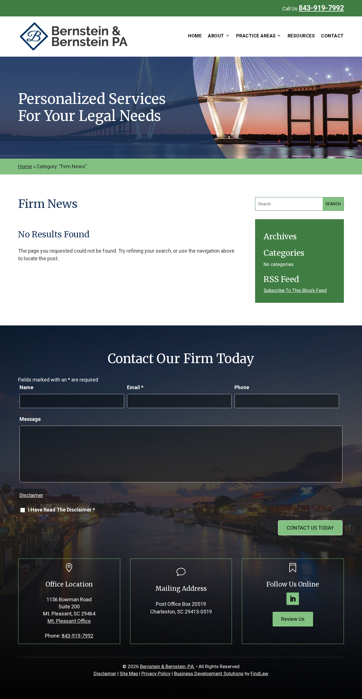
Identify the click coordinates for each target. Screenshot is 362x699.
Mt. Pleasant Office (69, 621)
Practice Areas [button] (256, 36)
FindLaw (259, 673)
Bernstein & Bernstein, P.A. (167, 666)
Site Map (129, 673)
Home (195, 36)
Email (135, 387)
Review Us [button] (293, 619)
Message (30, 419)
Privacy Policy (156, 673)
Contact (332, 36)
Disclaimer (31, 495)
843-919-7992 (321, 8)
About (216, 36)
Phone (241, 387)
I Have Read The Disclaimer (61, 510)
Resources (301, 36)
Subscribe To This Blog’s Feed (295, 290)
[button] (356, 658)
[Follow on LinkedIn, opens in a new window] (292, 599)
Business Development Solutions (209, 673)
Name (26, 387)
